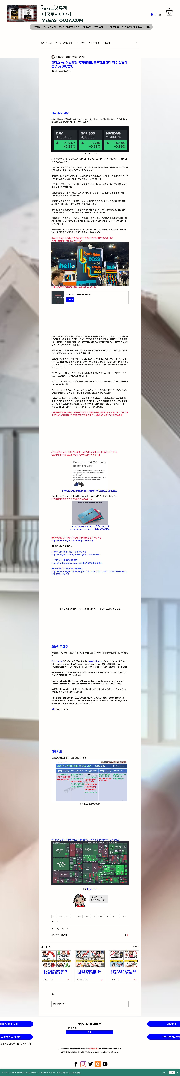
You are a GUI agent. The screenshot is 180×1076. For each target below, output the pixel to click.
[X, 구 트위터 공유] (58, 929)
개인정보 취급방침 (75, 1073)
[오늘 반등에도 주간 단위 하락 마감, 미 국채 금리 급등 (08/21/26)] (56, 959)
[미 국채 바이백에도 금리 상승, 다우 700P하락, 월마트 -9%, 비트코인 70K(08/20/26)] (90, 959)
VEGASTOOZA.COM (62, 20)
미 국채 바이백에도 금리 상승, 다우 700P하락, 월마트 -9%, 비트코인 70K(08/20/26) (89, 972)
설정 (164, 1073)
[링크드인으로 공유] (63, 929)
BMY (107, 916)
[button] (169, 12)
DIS (54, 916)
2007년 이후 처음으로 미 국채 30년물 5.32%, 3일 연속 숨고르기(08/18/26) (123, 972)
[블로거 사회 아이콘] (98, 1064)
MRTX (123, 916)
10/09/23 (115, 916)
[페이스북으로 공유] (52, 929)
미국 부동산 (94, 43)
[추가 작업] (127, 57)
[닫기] (177, 1072)
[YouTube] (105, 1064)
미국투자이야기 (56, 14)
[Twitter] (90, 1064)
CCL (67, 916)
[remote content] (90, 91)
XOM (60, 916)
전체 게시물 (46, 43)
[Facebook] (76, 1064)
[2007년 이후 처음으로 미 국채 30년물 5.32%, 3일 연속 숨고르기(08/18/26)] (124, 959)
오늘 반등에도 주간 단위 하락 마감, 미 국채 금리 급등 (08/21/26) (55, 972)
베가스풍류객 (54, 7)
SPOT (86, 916)
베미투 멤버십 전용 (64, 43)
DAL (73, 916)
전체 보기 (136, 946)
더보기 (107, 43)
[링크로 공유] (68, 929)
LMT (79, 916)
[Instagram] (83, 1064)
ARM (93, 916)
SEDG (100, 916)
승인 (171, 1073)
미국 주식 (81, 43)
